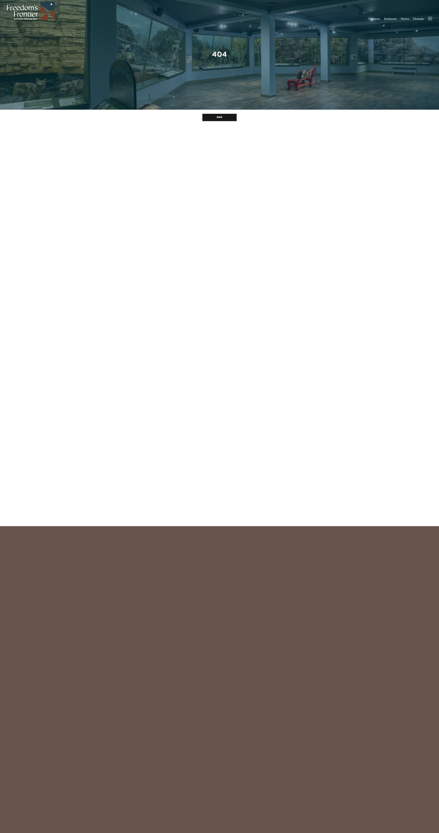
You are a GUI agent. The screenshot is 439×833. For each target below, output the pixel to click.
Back (219, 117)
